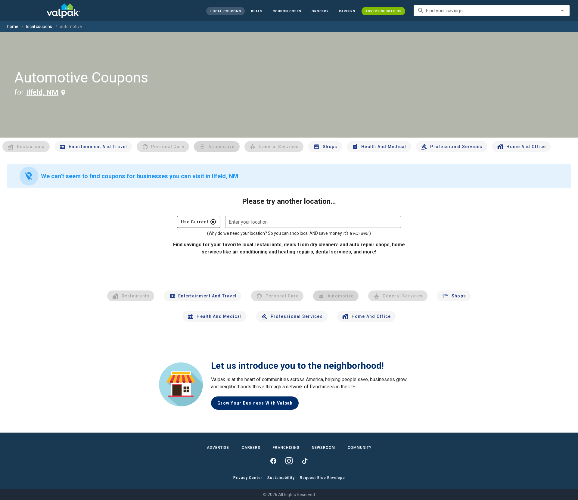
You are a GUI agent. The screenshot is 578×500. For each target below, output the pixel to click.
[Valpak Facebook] (273, 460)
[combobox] (492, 10)
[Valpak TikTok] (304, 460)
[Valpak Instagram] (289, 460)
